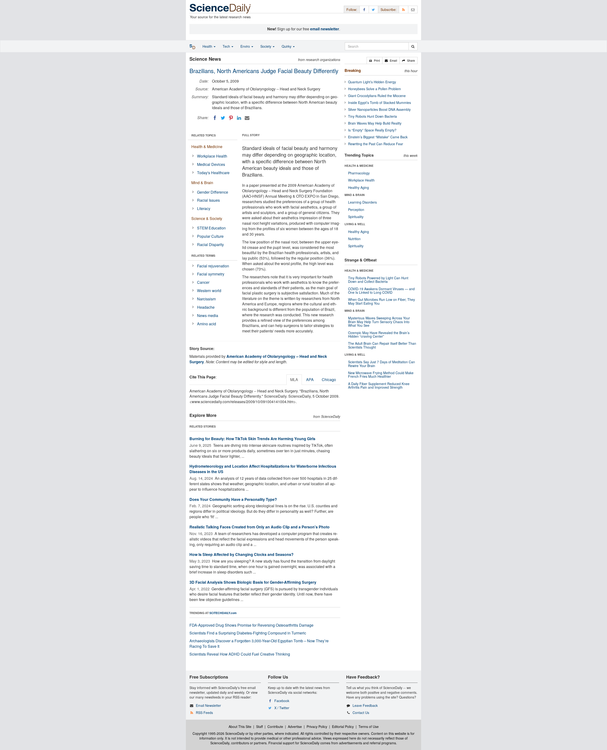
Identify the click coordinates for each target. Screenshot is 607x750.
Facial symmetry (210, 274)
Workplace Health (212, 156)
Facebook (281, 700)
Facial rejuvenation (213, 266)
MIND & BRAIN (355, 195)
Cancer (203, 282)
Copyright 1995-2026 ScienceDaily (218, 733)
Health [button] (207, 46)
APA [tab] (310, 379)
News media (207, 315)
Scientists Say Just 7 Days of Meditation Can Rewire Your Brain (381, 363)
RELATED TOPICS (203, 135)
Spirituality (355, 216)
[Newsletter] (413, 9)
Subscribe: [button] (388, 9)
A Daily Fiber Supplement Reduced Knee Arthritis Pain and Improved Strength (378, 385)
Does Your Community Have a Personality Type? (233, 499)
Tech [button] (227, 46)
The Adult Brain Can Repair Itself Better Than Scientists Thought (382, 345)
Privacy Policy (317, 726)
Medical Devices (211, 164)
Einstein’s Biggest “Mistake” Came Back (378, 137)
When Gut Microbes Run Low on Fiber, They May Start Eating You (381, 301)
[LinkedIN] (239, 118)
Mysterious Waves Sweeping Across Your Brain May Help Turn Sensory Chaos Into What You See (379, 322)
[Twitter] (223, 118)
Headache (206, 307)
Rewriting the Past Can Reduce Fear (375, 143)
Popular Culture (210, 236)
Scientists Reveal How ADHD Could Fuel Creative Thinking (239, 654)
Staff (259, 726)
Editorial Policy (343, 726)
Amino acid (206, 323)
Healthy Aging (358, 187)
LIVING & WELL (355, 224)
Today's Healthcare (213, 172)
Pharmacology (359, 173)
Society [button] (266, 46)
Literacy (203, 208)
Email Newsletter (208, 705)
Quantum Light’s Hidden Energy (372, 81)
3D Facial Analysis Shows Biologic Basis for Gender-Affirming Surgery (252, 582)
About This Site (240, 726)
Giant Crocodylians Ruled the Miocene (377, 95)
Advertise (295, 726)
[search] (413, 46)
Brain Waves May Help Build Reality (374, 123)
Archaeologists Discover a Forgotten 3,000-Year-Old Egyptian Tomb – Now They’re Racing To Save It (259, 643)
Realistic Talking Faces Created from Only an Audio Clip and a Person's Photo (259, 527)
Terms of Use (369, 726)
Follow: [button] (351, 9)
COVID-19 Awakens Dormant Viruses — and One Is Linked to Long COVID (381, 290)
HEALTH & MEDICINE (359, 165)
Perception (356, 209)
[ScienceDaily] (220, 8)
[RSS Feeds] (403, 9)
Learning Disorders (362, 202)
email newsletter (324, 29)
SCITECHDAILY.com (223, 613)
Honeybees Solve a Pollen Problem (374, 88)
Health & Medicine (206, 146)
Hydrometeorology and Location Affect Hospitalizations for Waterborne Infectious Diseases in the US (262, 468)
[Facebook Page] (364, 9)
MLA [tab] (294, 379)
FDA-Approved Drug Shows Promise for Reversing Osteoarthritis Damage (251, 625)
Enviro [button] (245, 46)
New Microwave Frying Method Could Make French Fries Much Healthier (381, 374)
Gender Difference (212, 192)
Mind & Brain (202, 182)
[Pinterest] (231, 118)
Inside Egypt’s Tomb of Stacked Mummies (379, 102)
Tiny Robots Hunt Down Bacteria (372, 116)
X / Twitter (281, 707)
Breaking (353, 70)
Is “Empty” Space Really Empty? (372, 130)
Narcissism (206, 299)
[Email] (247, 118)
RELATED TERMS (203, 255)
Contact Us (361, 712)
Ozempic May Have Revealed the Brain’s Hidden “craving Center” (378, 334)
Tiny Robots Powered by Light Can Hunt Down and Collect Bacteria (378, 279)
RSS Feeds (204, 712)
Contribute (275, 726)
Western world (209, 290)
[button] (374, 60)
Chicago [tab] (329, 379)
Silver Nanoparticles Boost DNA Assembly (379, 109)
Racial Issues (208, 200)
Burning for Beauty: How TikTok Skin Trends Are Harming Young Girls (252, 438)
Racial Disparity (210, 244)
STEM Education (211, 228)
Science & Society (206, 218)
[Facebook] (215, 118)
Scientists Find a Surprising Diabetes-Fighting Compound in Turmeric (247, 633)
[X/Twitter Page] (373, 9)
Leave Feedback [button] (365, 705)
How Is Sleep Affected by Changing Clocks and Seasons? (241, 554)
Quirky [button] (287, 46)
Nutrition (354, 238)
